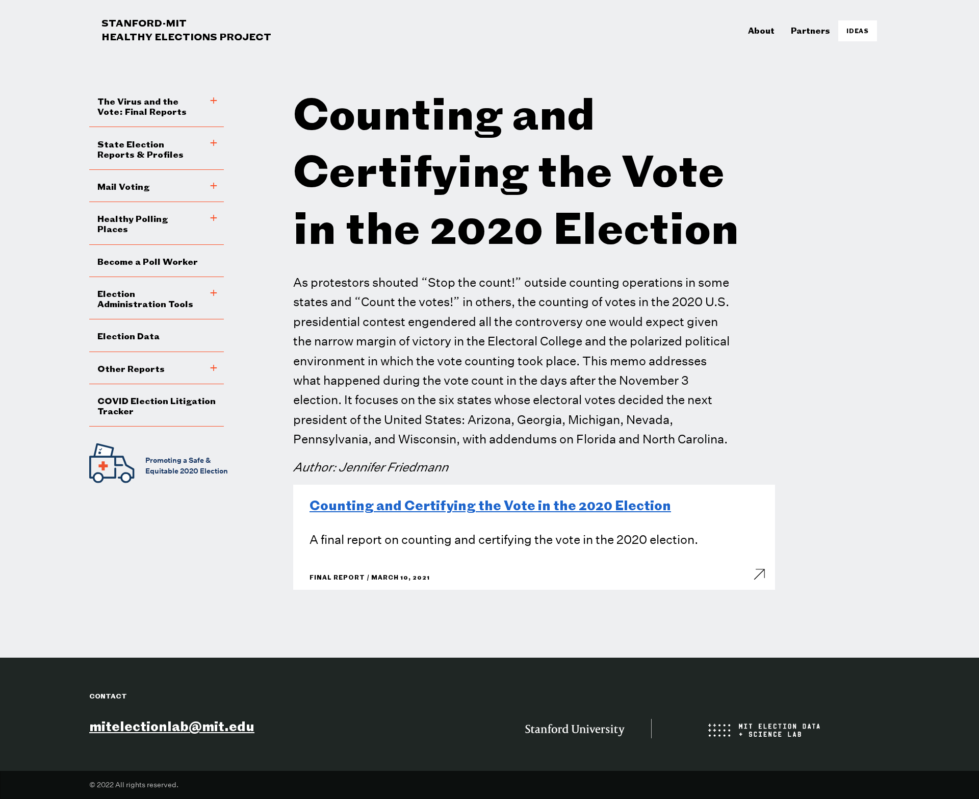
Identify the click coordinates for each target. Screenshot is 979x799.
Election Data (128, 336)
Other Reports (131, 368)
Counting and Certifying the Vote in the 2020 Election (490, 505)
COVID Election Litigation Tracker (156, 406)
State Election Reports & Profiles (140, 149)
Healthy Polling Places (132, 224)
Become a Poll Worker (147, 261)
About (761, 30)
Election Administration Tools (145, 299)
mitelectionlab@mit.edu (171, 726)
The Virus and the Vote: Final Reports (142, 106)
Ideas (857, 31)
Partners (810, 30)
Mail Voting (123, 186)
